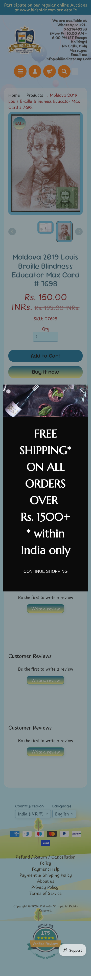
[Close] (82, 391)
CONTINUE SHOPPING (45, 571)
